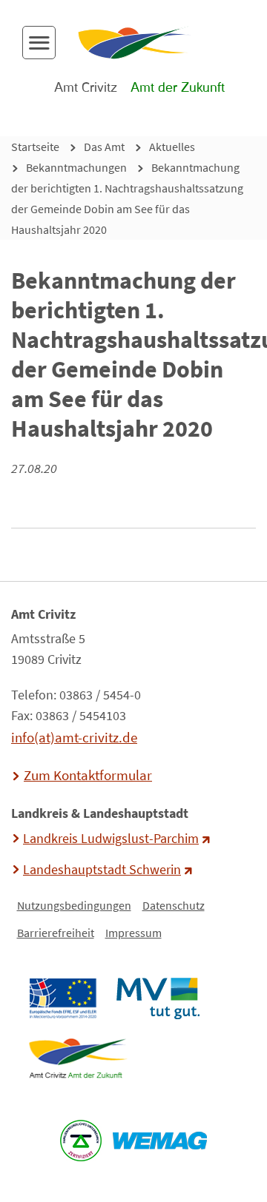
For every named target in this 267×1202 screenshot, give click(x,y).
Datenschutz (173, 905)
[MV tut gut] (157, 998)
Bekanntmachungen (76, 167)
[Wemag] (160, 1140)
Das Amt (104, 146)
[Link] (77, 1058)
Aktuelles (172, 146)
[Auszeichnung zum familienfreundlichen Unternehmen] (81, 1140)
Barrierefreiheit (55, 932)
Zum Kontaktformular (88, 775)
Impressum (133, 932)
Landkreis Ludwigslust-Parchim (111, 838)
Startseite (35, 146)
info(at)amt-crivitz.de (74, 737)
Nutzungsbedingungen (74, 905)
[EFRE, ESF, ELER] (62, 998)
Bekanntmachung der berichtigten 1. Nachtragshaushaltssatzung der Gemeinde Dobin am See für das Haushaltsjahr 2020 (127, 198)
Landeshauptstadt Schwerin (102, 870)
